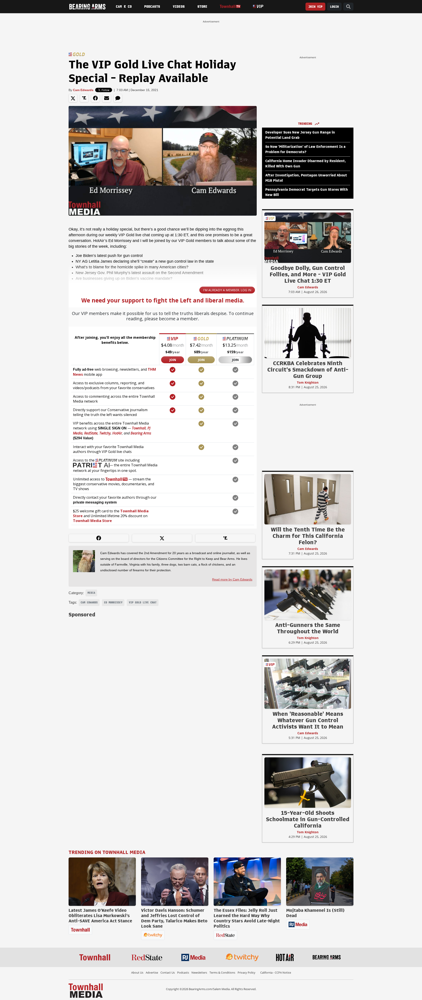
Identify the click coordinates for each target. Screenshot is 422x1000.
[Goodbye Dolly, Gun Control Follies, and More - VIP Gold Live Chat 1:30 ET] (307, 237)
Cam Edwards (83, 90)
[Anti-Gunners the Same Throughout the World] (307, 594)
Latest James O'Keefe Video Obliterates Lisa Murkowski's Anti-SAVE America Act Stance (100, 915)
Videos (179, 6)
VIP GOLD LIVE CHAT (142, 602)
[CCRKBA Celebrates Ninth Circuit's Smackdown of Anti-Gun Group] (307, 333)
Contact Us (167, 972)
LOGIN (334, 7)
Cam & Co (124, 6)
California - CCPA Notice (275, 972)
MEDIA (91, 593)
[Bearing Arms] (87, 6)
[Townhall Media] (86, 990)
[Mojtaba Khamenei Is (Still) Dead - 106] (319, 881)
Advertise (152, 972)
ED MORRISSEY (113, 602)
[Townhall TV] (230, 6)
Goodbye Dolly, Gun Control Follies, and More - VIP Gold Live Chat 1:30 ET (308, 274)
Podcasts (152, 6)
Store (202, 6)
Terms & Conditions (222, 972)
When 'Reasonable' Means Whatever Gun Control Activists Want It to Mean (307, 720)
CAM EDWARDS (89, 602)
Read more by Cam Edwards (232, 579)
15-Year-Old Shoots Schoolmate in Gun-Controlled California (307, 819)
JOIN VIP (315, 7)
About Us (137, 972)
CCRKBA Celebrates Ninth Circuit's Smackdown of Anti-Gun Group (307, 369)
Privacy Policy (246, 972)
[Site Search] (348, 7)
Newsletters (199, 972)
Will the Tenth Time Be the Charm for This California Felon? (308, 536)
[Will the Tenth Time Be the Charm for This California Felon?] (307, 499)
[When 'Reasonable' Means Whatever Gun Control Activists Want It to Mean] (307, 683)
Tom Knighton (307, 382)
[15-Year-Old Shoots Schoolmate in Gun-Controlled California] (307, 782)
